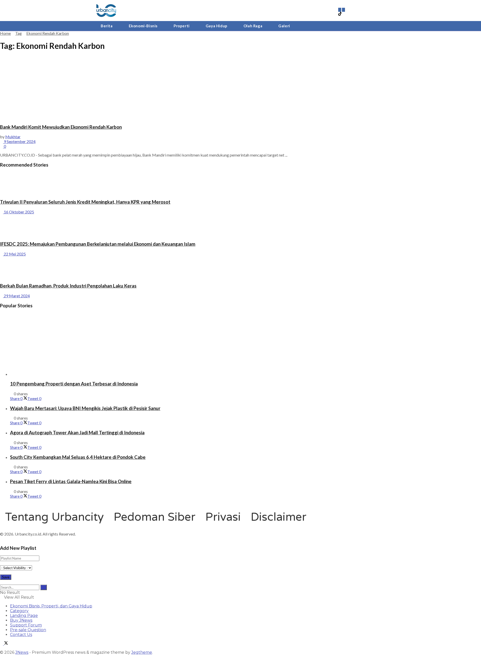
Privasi (223, 517)
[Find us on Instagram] (340, 9)
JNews (21, 652)
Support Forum (26, 625)
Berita (107, 26)
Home (5, 33)
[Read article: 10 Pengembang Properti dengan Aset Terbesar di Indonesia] (245, 344)
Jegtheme (141, 652)
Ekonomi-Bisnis (143, 26)
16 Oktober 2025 (18, 211)
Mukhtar (13, 136)
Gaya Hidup (216, 26)
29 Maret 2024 (16, 295)
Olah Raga (253, 26)
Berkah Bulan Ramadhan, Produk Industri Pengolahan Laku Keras (68, 286)
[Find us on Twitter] (6, 643)
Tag (18, 33)
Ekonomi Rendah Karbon (47, 33)
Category (19, 610)
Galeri (284, 26)
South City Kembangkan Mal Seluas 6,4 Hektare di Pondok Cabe (78, 457)
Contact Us (21, 634)
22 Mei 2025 (14, 253)
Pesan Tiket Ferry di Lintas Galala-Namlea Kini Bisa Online (71, 481)
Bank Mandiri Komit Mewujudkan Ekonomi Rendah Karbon (61, 127)
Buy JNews (21, 620)
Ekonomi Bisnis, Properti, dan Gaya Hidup (51, 606)
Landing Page (24, 615)
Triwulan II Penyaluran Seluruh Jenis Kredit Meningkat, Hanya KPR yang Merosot (85, 202)
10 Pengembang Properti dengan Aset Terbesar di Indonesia (74, 383)
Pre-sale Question (28, 629)
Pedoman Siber (154, 517)
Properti (182, 26)
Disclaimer (278, 517)
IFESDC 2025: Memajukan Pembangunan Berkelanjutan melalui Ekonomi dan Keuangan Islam (97, 244)
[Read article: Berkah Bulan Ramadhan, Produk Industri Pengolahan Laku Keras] (240, 267)
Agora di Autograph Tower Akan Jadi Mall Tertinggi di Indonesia (77, 432)
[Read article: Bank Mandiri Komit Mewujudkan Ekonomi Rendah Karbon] (240, 87)
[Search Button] (1, 582)
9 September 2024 (19, 141)
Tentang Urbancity (54, 517)
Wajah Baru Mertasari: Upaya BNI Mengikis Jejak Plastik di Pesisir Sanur (85, 408)
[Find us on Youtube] (343, 9)
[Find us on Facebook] (2, 643)
